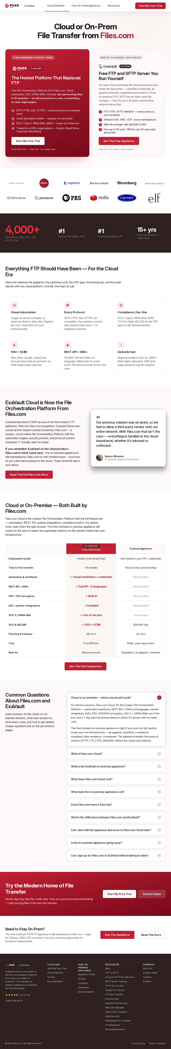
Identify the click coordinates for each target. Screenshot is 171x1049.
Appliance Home (86, 974)
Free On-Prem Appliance (86, 5)
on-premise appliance (63, 453)
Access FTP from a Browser (120, 977)
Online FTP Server (114, 990)
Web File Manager (114, 1007)
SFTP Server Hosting (116, 981)
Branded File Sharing (116, 1003)
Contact (147, 981)
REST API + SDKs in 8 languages (130, 709)
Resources (114, 5)
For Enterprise (112, 1025)
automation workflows (97, 709)
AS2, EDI (91, 713)
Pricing (51, 977)
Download (83, 987)
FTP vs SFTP (111, 972)
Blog (107, 968)
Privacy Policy (138, 1043)
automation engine (16, 438)
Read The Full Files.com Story (29, 474)
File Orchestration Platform (48, 434)
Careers (147, 977)
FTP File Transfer (114, 994)
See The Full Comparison (85, 666)
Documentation (55, 981)
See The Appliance (117, 934)
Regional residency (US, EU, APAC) (137, 357)
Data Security (112, 1016)
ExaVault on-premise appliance (76, 526)
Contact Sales (152, 894)
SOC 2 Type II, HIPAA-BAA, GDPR (136, 318)
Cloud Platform (55, 5)
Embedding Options (115, 1029)
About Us (147, 968)
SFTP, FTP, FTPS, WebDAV (97, 740)
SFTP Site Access (114, 985)
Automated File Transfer (118, 1020)
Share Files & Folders (116, 1011)
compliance (69, 522)
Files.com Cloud (105, 705)
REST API (30, 522)
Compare (83, 983)
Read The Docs (151, 934)
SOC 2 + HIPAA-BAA (136, 713)
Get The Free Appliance (118, 141)
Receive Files (112, 998)
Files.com (11, 282)
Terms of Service (157, 1043)
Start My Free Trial (150, 5)
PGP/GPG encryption (110, 713)
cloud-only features (139, 740)
